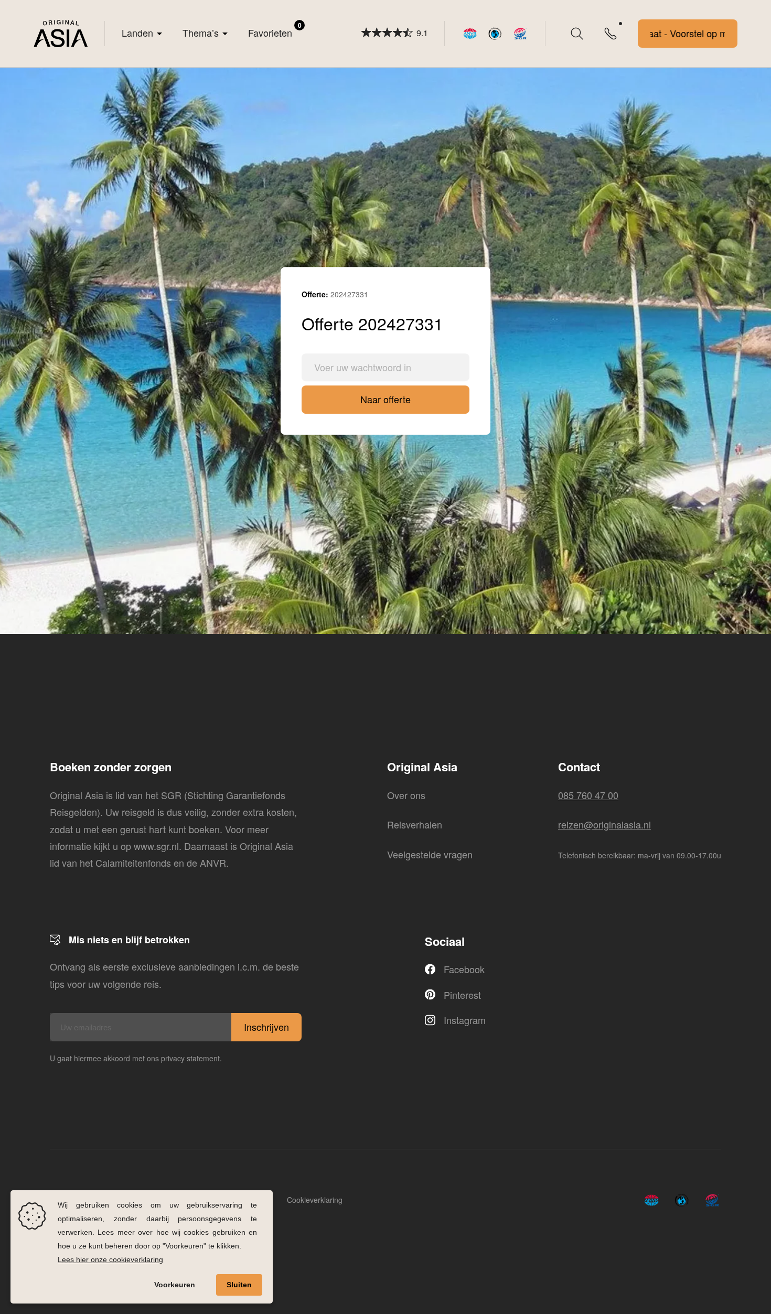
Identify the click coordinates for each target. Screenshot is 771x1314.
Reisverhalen (414, 824)
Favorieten (275, 29)
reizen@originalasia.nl (604, 824)
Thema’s (201, 32)
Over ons (406, 795)
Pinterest (462, 994)
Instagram (465, 1020)
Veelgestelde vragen (430, 854)
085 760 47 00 (588, 795)
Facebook (464, 969)
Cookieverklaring (314, 1199)
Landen (137, 32)
